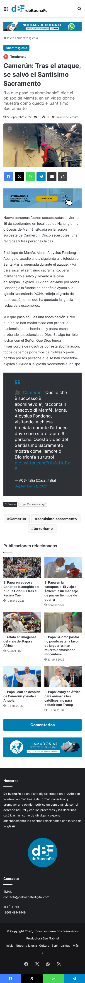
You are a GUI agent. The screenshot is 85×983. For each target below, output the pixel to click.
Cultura (44, 945)
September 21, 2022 (31, 486)
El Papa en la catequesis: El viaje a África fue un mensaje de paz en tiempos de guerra (61, 590)
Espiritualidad (61, 945)
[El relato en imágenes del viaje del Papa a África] (22, 622)
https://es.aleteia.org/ (33, 504)
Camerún (18, 519)
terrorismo (43, 528)
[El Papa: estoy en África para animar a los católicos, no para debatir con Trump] (63, 676)
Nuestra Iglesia (27, 38)
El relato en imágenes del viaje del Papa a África (19, 641)
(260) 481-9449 (14, 912)
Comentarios (42, 725)
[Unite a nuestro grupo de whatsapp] (42, 26)
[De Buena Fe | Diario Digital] (29, 8)
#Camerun (30, 392)
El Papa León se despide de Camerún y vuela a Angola (22, 696)
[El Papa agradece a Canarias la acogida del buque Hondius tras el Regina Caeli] (22, 567)
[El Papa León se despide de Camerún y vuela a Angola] (22, 676)
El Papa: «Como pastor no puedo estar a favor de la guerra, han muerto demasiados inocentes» (61, 645)
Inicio (10, 38)
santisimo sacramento (57, 519)
